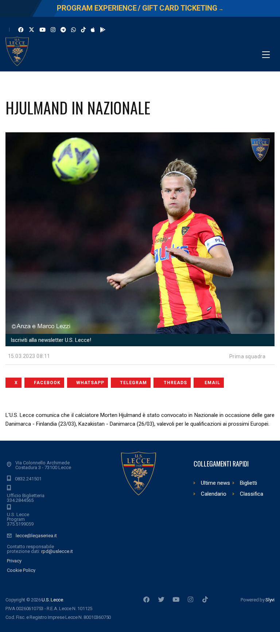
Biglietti (248, 483)
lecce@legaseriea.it (36, 535)
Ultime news (215, 483)
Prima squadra (247, 356)
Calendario (213, 494)
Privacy (14, 560)
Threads (175, 382)
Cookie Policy (21, 570)
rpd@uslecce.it (57, 551)
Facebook (47, 382)
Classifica (251, 494)
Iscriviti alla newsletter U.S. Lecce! (50, 340)
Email (212, 382)
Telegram (133, 382)
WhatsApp (90, 382)
